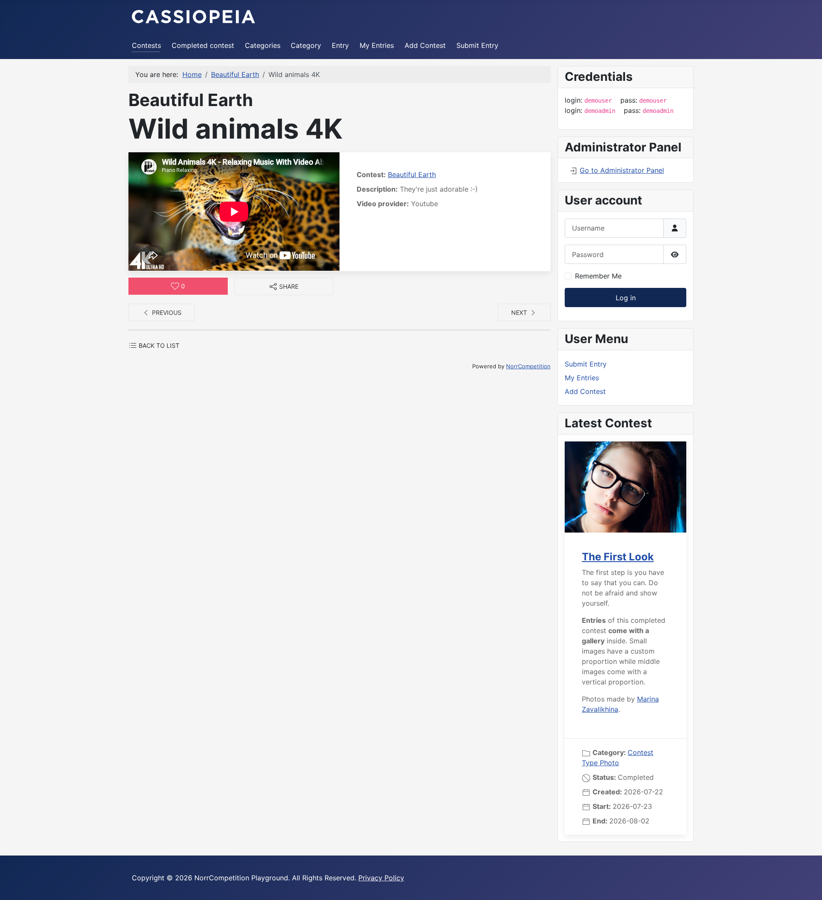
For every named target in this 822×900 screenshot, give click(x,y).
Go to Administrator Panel (622, 170)
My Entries (377, 45)
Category (306, 45)
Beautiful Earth (412, 174)
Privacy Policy (381, 877)
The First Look (618, 557)
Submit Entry (477, 45)
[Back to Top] (807, 884)
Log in (626, 297)
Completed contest (203, 45)
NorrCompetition (528, 366)
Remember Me (598, 276)
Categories (262, 45)
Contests (146, 45)
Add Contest (425, 45)
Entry (340, 45)
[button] (284, 286)
